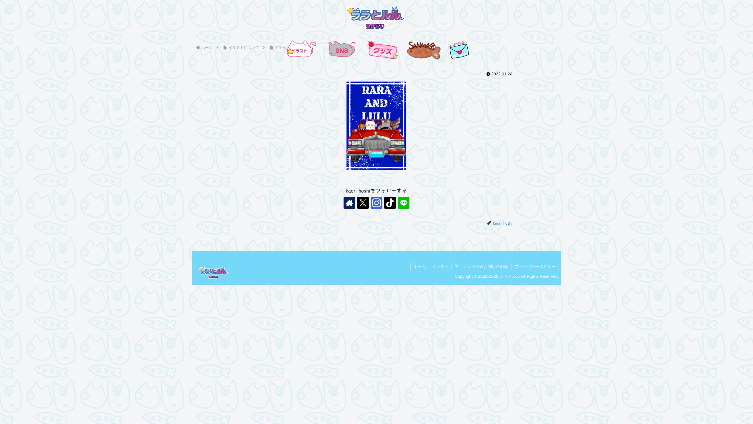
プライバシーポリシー (535, 266)
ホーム (420, 266)
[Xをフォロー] (363, 203)
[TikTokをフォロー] (390, 203)
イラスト (440, 266)
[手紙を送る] (459, 49)
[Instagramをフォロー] (376, 203)
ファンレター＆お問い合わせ (481, 266)
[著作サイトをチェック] (349, 203)
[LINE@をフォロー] (403, 203)
